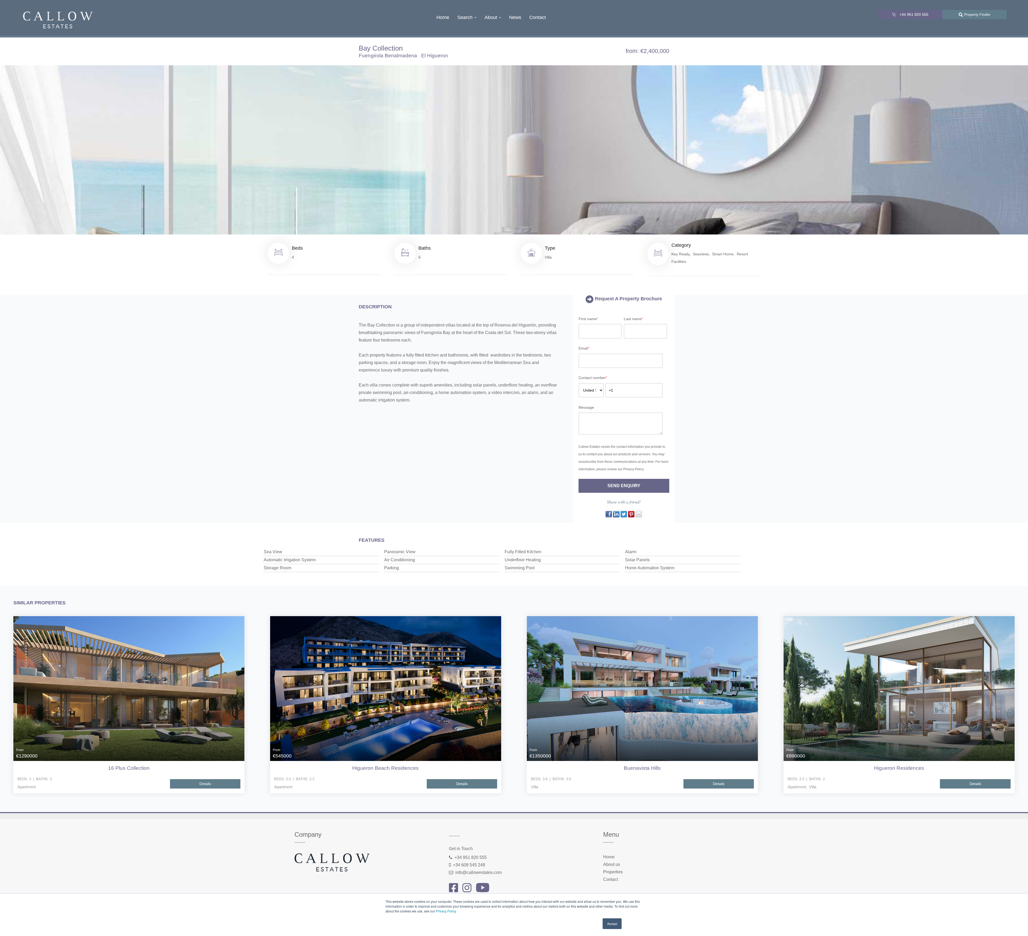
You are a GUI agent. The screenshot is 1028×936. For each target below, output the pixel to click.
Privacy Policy (446, 911)
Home (442, 17)
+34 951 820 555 (913, 14)
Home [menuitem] (609, 857)
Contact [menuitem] (610, 879)
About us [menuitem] (611, 864)
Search (465, 17)
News (515, 17)
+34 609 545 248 (469, 865)
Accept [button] (612, 923)
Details (205, 784)
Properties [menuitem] (613, 872)
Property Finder (977, 14)
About (491, 17)
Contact (537, 17)
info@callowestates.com (478, 872)
